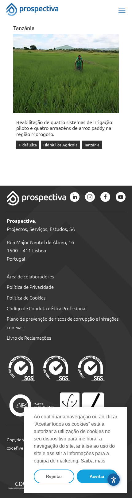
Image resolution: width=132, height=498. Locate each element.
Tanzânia (91, 144)
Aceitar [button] (97, 476)
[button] (121, 9)
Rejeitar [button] (54, 476)
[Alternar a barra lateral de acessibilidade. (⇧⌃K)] (113, 479)
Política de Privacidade (30, 287)
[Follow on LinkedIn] (75, 197)
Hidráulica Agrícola (60, 144)
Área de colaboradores (30, 276)
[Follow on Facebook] (105, 197)
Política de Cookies (26, 297)
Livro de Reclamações (29, 337)
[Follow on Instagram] (90, 197)
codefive (15, 448)
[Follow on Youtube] (121, 197)
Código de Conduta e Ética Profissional (47, 308)
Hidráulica (28, 144)
